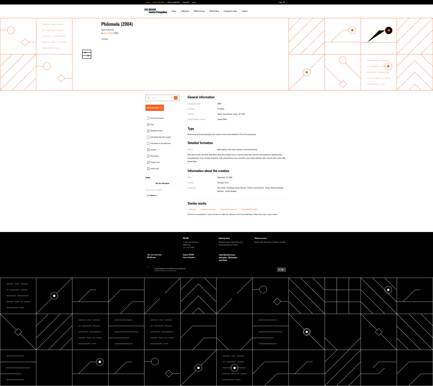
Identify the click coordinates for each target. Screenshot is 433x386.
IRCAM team (151, 257)
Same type (192, 209)
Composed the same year (228, 209)
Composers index (230, 11)
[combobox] (162, 98)
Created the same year (208, 209)
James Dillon (108, 33)
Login (280, 2)
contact (245, 11)
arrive (194, 2)
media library (199, 11)
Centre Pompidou (189, 257)
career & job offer (158, 2)
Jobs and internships (154, 255)
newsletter (186, 2)
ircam (148, 2)
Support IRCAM (188, 255)
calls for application (173, 2)
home (174, 11)
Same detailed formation (250, 209)
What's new (214, 11)
